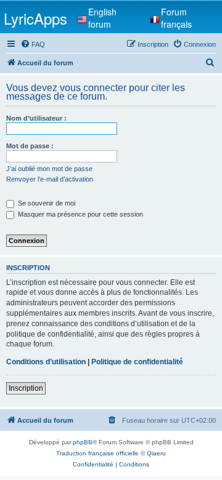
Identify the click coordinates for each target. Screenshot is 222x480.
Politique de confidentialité (137, 362)
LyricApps (35, 18)
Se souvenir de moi (45, 203)
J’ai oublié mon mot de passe (49, 168)
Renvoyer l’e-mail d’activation (49, 179)
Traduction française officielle (97, 453)
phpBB (82, 442)
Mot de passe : (30, 146)
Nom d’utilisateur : (36, 118)
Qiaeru (156, 453)
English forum (102, 18)
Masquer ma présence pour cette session (79, 214)
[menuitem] (32, 44)
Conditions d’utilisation (46, 362)
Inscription (26, 388)
